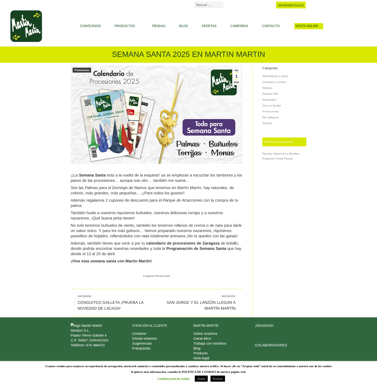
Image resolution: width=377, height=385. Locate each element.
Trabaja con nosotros (209, 343)
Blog (196, 348)
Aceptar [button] (201, 378)
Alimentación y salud (275, 76)
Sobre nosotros (205, 334)
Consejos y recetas (274, 82)
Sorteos (267, 123)
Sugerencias (142, 343)
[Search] (219, 5)
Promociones (81, 70)
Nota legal (201, 358)
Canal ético (202, 338)
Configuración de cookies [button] (173, 378)
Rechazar (218, 378)
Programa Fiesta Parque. (278, 158)
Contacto (139, 334)
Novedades (269, 99)
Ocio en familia (271, 105)
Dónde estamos (144, 338)
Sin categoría (270, 117)
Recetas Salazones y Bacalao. (281, 153)
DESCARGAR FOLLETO (291, 5)
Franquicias (141, 348)
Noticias (267, 87)
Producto (200, 353)
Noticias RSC (270, 93)
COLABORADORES (271, 345)
